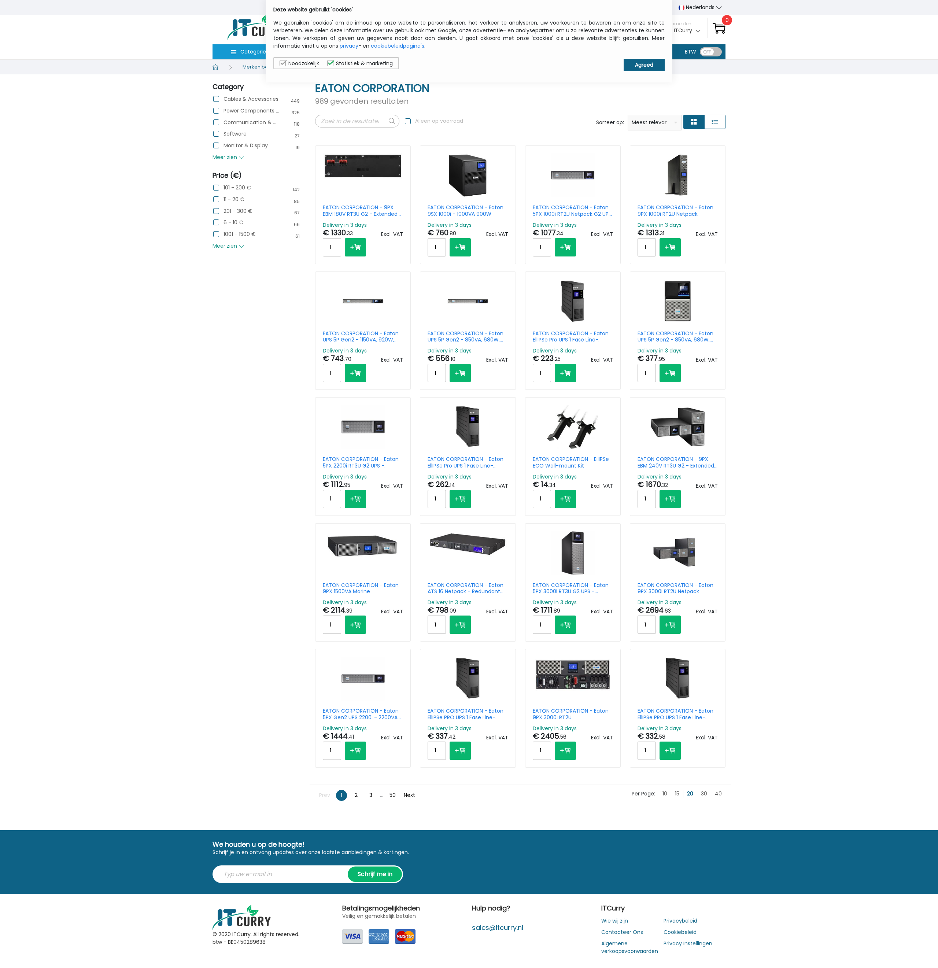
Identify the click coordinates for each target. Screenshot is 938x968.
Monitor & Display (246, 146)
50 (392, 795)
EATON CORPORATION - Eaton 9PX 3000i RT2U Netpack (675, 588)
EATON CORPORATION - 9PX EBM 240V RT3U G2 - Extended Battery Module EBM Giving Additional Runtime (676, 462)
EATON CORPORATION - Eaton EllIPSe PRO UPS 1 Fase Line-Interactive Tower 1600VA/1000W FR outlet (465, 714)
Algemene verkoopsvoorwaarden (629, 947)
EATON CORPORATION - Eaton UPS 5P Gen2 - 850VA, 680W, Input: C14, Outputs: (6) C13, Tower (675, 336)
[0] (719, 28)
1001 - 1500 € (240, 234)
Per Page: (643, 793)
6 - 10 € (233, 222)
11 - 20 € (234, 199)
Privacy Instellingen (688, 943)
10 (664, 793)
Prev (324, 795)
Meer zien (226, 157)
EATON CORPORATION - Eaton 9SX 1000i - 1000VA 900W (465, 210)
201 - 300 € (238, 211)
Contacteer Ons (622, 932)
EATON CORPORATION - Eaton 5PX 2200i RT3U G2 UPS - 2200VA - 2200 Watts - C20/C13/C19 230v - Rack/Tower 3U (361, 462)
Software (235, 134)
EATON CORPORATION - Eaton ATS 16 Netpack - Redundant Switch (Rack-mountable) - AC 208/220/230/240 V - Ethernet (468, 588)
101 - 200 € (237, 188)
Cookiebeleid (680, 932)
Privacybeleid (680, 920)
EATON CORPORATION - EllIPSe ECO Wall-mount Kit (571, 462)
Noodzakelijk (303, 63)
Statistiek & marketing (364, 63)
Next (409, 795)
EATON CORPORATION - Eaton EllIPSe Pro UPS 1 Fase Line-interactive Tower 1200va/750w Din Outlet (467, 462)
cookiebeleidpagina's (397, 45)
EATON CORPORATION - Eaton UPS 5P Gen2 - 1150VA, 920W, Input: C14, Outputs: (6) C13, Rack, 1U (361, 336)
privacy (349, 45)
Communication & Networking (251, 122)
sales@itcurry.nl (497, 927)
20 (690, 793)
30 (704, 793)
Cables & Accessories (251, 99)
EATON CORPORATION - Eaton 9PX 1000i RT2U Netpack (675, 210)
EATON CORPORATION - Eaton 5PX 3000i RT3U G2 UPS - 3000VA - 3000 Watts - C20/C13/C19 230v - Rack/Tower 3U (571, 588)
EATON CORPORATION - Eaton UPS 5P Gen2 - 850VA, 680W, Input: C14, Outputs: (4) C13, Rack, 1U (465, 336)
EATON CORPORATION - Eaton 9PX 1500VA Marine (361, 588)
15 (677, 793)
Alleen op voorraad (439, 120)
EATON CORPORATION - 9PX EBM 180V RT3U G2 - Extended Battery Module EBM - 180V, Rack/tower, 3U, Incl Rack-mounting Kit (360, 210)
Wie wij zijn (614, 920)
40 (718, 793)
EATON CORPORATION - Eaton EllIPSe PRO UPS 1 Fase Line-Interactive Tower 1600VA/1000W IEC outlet (675, 714)
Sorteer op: (610, 122)
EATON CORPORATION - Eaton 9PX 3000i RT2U (571, 714)
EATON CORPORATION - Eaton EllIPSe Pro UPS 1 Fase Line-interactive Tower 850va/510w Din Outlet (571, 336)
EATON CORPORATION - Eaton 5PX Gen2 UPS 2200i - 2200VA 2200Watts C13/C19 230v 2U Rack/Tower (361, 714)
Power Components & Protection (251, 111)
